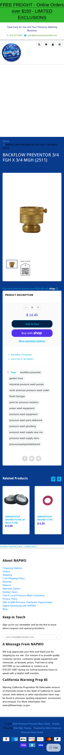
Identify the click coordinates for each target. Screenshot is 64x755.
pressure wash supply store (24, 438)
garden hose (16, 378)
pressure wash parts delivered (25, 420)
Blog (5, 609)
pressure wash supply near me (26, 432)
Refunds (7, 581)
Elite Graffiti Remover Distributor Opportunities (28, 602)
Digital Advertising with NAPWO (19, 605)
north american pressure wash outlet (29, 390)
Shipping (7, 574)
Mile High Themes (23, 728)
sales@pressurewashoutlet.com (42, 35)
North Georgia (17, 396)
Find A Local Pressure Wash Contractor (24, 595)
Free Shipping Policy (14, 578)
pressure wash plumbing (22, 426)
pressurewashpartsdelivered (24, 444)
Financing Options (12, 568)
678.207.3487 (16, 35)
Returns (7, 585)
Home (6, 141)
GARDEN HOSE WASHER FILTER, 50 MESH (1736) (15, 519)
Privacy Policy (10, 598)
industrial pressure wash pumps (26, 384)
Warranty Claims (11, 588)
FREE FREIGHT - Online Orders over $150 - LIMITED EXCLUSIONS (32, 11)
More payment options (32, 341)
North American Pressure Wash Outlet (31, 723)
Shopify (56, 723)
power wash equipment (21, 408)
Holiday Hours (10, 592)
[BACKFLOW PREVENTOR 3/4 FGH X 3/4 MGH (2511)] (32, 217)
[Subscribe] (57, 637)
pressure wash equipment (23, 414)
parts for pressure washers (23, 402)
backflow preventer (30, 372)
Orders (6, 571)
